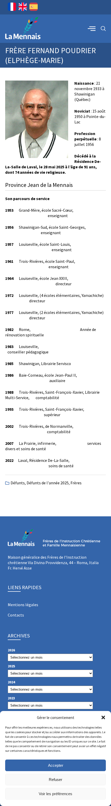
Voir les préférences (55, 794)
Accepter (55, 765)
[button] (103, 717)
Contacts (16, 615)
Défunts (18, 482)
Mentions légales (23, 604)
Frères (76, 482)
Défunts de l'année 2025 (48, 482)
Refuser (55, 779)
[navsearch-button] (103, 29)
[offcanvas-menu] (92, 28)
